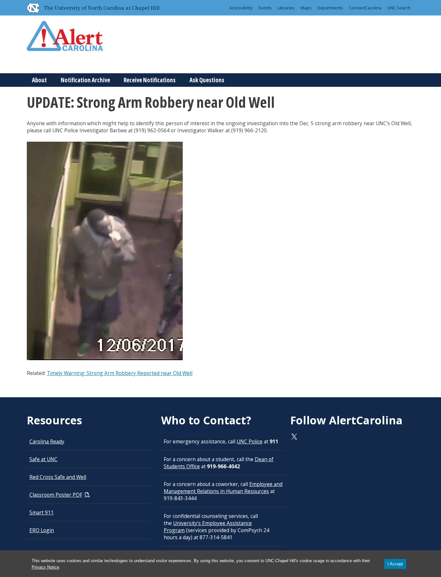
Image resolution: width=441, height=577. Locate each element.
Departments (330, 8)
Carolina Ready (46, 441)
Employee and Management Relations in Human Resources (223, 488)
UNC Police (249, 441)
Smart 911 (41, 512)
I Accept (395, 564)
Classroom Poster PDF (55, 494)
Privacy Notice (45, 567)
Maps (306, 8)
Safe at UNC (43, 459)
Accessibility (241, 8)
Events (265, 8)
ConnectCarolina (365, 8)
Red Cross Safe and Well (57, 477)
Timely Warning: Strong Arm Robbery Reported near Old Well (119, 373)
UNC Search (399, 8)
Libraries (286, 8)
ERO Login (41, 530)
